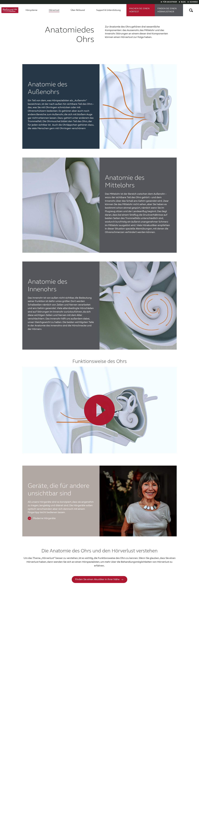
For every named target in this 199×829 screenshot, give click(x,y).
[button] (191, 10)
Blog (183, 2)
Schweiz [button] (194, 2)
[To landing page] (10, 10)
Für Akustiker (170, 2)
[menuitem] (31, 10)
